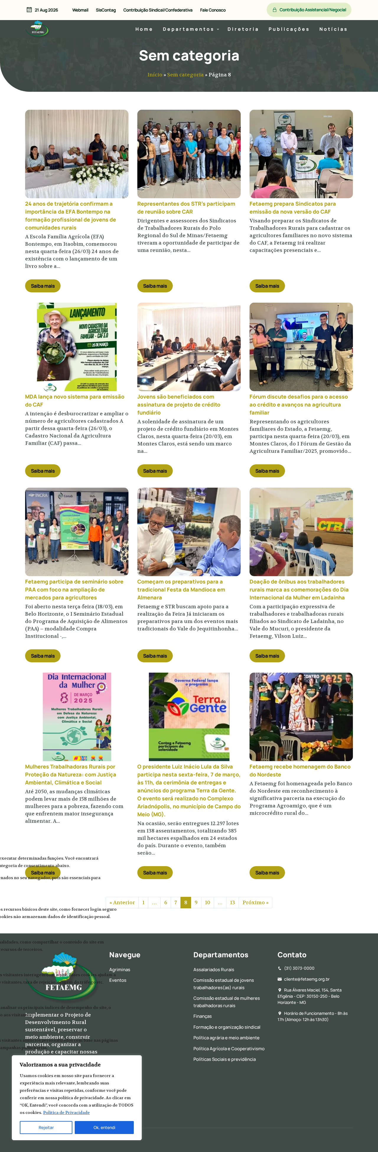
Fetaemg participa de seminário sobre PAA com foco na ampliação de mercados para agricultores (74, 589)
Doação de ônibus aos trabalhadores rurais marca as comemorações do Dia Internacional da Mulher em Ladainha (299, 589)
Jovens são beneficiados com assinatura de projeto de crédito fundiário (178, 404)
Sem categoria (185, 74)
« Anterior (122, 902)
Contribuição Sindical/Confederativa (158, 10)
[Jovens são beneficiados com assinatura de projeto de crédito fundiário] (189, 347)
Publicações (289, 29)
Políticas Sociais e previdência (224, 1059)
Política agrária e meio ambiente (226, 1038)
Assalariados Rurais (213, 969)
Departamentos (189, 29)
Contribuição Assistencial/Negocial (313, 9)
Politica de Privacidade (66, 1112)
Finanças (202, 1016)
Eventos (117, 980)
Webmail (80, 10)
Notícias (334, 29)
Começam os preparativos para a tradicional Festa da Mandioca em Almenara (181, 589)
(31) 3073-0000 (299, 968)
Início (154, 74)
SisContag (106, 10)
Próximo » (255, 902)
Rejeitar (46, 1127)
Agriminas (119, 969)
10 (207, 902)
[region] (77, 1097)
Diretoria (243, 29)
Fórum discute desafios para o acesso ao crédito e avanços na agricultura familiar (299, 404)
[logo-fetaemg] (37, 28)
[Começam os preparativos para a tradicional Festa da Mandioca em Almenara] (189, 532)
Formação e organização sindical (226, 1027)
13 (232, 902)
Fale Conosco (213, 10)
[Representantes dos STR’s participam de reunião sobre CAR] (189, 154)
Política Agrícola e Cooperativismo (229, 1049)
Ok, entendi (104, 1127)
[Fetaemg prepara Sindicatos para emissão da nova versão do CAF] (301, 154)
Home (145, 29)
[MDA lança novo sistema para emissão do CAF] (77, 347)
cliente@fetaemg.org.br (307, 979)
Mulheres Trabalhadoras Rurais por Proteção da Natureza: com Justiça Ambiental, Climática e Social (70, 774)
